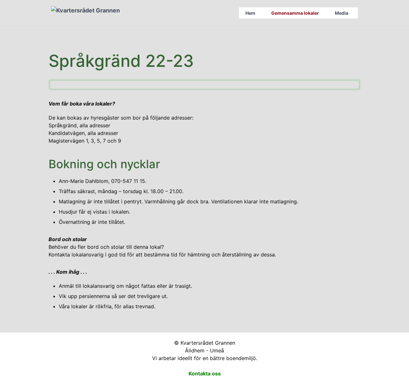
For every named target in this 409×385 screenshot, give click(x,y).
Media (341, 13)
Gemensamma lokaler (295, 13)
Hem (250, 13)
